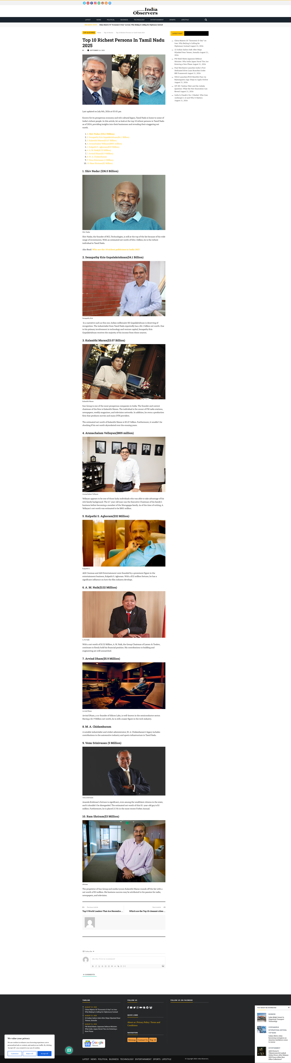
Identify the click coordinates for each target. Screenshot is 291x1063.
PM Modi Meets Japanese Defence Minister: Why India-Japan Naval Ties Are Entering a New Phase (191, 61)
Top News (272, 1033)
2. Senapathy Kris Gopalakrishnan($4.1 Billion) (108, 137)
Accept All (44, 1053)
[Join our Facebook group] (150, 1007)
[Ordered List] (105, 966)
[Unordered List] (108, 966)
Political (111, 20)
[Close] (289, 1007)
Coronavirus (273, 1027)
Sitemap (132, 1039)
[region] (30, 1046)
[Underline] (99, 966)
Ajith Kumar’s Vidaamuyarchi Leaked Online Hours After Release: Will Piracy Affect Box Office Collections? (278, 1055)
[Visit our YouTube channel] (131, 1007)
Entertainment (157, 20)
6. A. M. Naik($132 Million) (99, 150)
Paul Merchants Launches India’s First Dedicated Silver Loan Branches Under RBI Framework (190, 70)
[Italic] (96, 966)
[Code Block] (115, 966)
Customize (15, 1053)
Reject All (29, 1053)
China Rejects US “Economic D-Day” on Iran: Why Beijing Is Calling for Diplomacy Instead (190, 43)
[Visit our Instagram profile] (138, 1007)
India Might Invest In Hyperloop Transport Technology (276, 1019)
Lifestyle (185, 20)
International (274, 1030)
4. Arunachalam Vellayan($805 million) (104, 143)
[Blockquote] (112, 966)
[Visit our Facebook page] (128, 1007)
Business (124, 20)
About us (131, 1022)
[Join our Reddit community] (147, 1007)
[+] (124, 966)
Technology (139, 20)
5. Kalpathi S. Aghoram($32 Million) (103, 147)
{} (121, 966)
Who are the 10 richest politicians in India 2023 (116, 249)
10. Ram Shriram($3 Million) (100, 163)
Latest (88, 20)
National (283, 1030)
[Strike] (102, 966)
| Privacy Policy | (143, 1022)
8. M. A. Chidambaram (97, 156)
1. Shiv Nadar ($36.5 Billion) (101, 133)
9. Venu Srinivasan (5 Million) (100, 160)
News (99, 20)
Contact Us (143, 1039)
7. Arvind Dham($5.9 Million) (100, 153)
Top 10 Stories (89, 32)
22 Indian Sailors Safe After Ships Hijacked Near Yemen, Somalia (122, 25)
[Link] (118, 966)
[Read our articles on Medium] (140, 1007)
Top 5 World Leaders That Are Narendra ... (102, 911)
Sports (172, 20)
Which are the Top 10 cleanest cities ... (147, 911)
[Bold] (92, 966)
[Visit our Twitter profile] (134, 1007)
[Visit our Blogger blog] (144, 1007)
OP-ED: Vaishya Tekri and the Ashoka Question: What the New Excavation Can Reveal (190, 89)
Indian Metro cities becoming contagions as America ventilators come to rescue (278, 1039)
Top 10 (153, 1039)
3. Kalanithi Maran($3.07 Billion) (102, 140)
